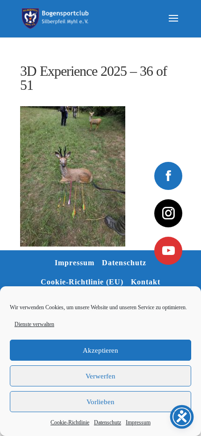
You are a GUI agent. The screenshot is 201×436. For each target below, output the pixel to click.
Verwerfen (100, 376)
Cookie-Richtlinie (69, 422)
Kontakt (145, 282)
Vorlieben (100, 402)
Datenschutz (107, 422)
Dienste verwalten (34, 324)
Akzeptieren (100, 350)
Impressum (138, 422)
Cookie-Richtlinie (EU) (82, 282)
